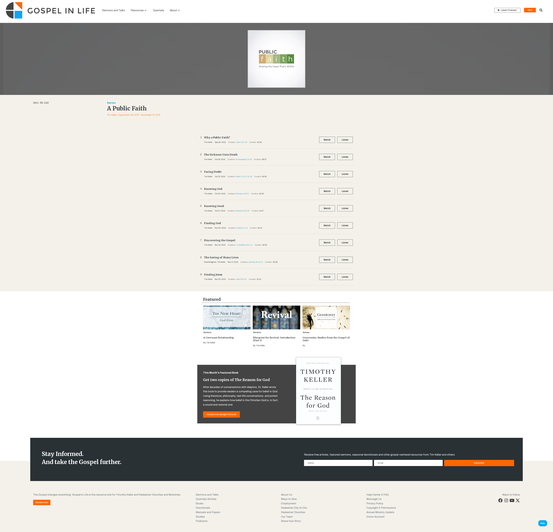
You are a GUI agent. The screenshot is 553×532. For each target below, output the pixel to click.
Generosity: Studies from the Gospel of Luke (326, 339)
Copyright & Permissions (381, 507)
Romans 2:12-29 (242, 211)
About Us (286, 494)
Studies (200, 516)
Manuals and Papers (208, 512)
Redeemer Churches (293, 512)
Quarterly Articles (206, 499)
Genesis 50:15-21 (256, 262)
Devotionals (203, 507)
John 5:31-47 (241, 279)
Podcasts (202, 521)
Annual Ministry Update (380, 512)
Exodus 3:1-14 (242, 228)
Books (199, 503)
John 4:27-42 (241, 142)
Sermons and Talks (207, 494)
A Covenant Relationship (218, 337)
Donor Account (375, 516)
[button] (145, 10)
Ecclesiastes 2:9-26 (244, 159)
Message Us (374, 499)
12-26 (249, 177)
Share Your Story (291, 521)
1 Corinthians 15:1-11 (244, 245)
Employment (288, 503)
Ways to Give (289, 499)
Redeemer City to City (294, 507)
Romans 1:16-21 (242, 194)
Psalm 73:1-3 (241, 177)
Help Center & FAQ (377, 494)
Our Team (287, 516)
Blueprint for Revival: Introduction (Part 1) (274, 339)
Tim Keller (112, 115)
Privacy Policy (374, 503)
